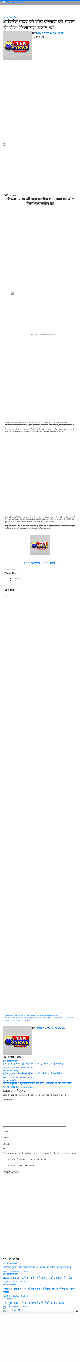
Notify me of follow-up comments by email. (26, 1159)
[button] (3, 10)
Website (6, 1144)
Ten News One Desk (50, 33)
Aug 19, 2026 (9, 1067)
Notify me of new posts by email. (21, 1165)
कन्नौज (13, 17)
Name (6, 1131)
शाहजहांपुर (14, 1061)
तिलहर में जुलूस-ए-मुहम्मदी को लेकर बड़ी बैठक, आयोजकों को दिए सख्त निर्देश (37, 1083)
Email (6, 1137)
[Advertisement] (40, 101)
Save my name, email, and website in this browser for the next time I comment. (40, 1153)
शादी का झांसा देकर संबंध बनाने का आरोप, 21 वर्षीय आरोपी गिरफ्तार (33, 1063)
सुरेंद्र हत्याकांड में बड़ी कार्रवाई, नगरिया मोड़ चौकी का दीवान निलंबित (33, 1073)
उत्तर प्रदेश (7, 17)
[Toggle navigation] (3, 8)
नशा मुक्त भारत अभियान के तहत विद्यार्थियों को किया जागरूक (33, 1303)
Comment (8, 1099)
